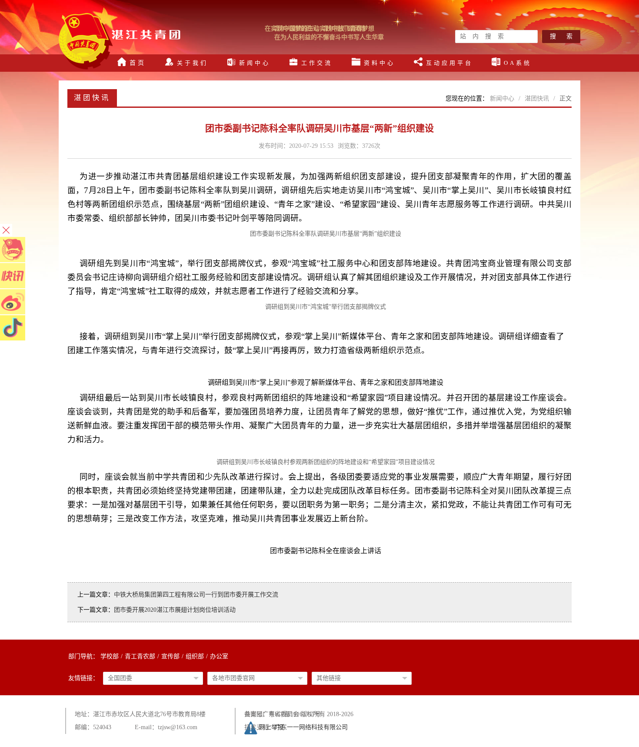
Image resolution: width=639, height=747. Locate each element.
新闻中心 (502, 98)
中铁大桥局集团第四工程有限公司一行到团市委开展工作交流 (196, 594)
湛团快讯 (537, 98)
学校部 (109, 656)
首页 (138, 63)
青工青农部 (140, 656)
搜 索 (561, 36)
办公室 (219, 656)
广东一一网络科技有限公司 (311, 727)
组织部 (195, 656)
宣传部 (170, 656)
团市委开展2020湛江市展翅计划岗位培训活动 (175, 610)
